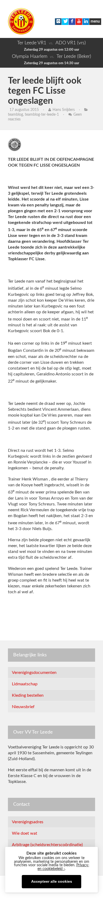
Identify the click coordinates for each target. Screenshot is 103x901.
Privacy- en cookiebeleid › (63, 867)
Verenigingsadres (27, 822)
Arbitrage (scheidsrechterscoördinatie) (47, 845)
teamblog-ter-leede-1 (42, 114)
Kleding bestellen (28, 695)
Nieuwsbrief (23, 707)
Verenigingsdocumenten (34, 672)
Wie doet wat (24, 833)
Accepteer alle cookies (51, 881)
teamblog (15, 114)
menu (95, 21)
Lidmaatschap (25, 684)
